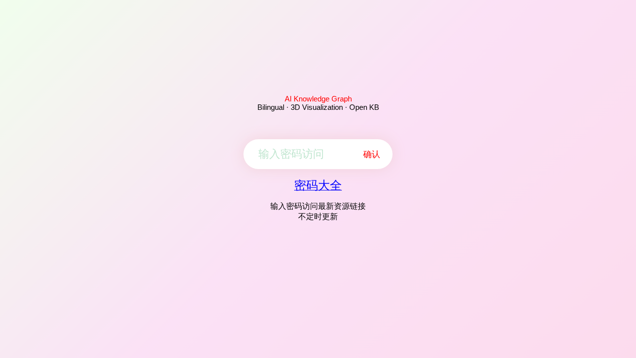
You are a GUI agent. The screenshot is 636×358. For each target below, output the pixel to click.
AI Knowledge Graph (318, 98)
